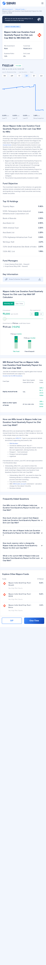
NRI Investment (7, 9)
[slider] (4, 318)
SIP (12, 621)
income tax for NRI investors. (13, 376)
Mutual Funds (20, 9)
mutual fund (7, 145)
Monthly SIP (8, 303)
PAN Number (13, 443)
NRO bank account (19, 484)
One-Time (19, 303)
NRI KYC (18, 438)
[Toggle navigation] (42, 3)
